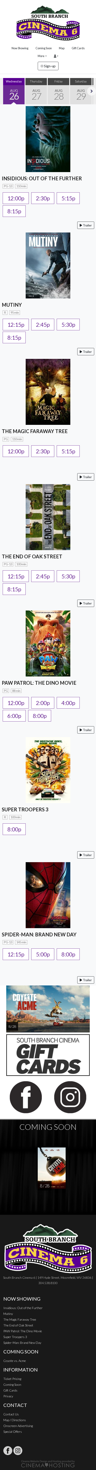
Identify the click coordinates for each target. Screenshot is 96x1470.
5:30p (68, 324)
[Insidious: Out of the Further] (48, 138)
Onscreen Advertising (18, 1426)
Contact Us (11, 1414)
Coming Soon (43, 48)
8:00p (39, 715)
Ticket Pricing (12, 1379)
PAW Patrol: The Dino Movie (22, 1331)
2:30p (43, 198)
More (41, 56)
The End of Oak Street (18, 1325)
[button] (56, 56)
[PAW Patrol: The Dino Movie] (48, 643)
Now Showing (20, 48)
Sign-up (49, 66)
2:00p (43, 702)
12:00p (15, 198)
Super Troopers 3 (15, 1337)
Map (62, 48)
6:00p (14, 715)
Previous (4, 91)
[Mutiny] (48, 265)
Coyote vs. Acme (14, 1361)
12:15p (15, 324)
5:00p (43, 954)
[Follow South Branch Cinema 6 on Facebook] (7, 1450)
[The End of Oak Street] (48, 516)
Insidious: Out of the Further (23, 1308)
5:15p (68, 198)
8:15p (14, 211)
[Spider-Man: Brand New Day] (48, 894)
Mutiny (8, 1314)
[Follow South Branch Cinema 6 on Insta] (17, 1450)
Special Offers (12, 1431)
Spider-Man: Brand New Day (22, 1343)
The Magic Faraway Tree (19, 1319)
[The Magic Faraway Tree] (48, 391)
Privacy (8, 1396)
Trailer (87, 225)
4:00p (68, 702)
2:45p (43, 324)
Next (91, 91)
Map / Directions (14, 1420)
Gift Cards (78, 48)
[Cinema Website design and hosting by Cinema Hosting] (48, 1463)
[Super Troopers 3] (48, 769)
